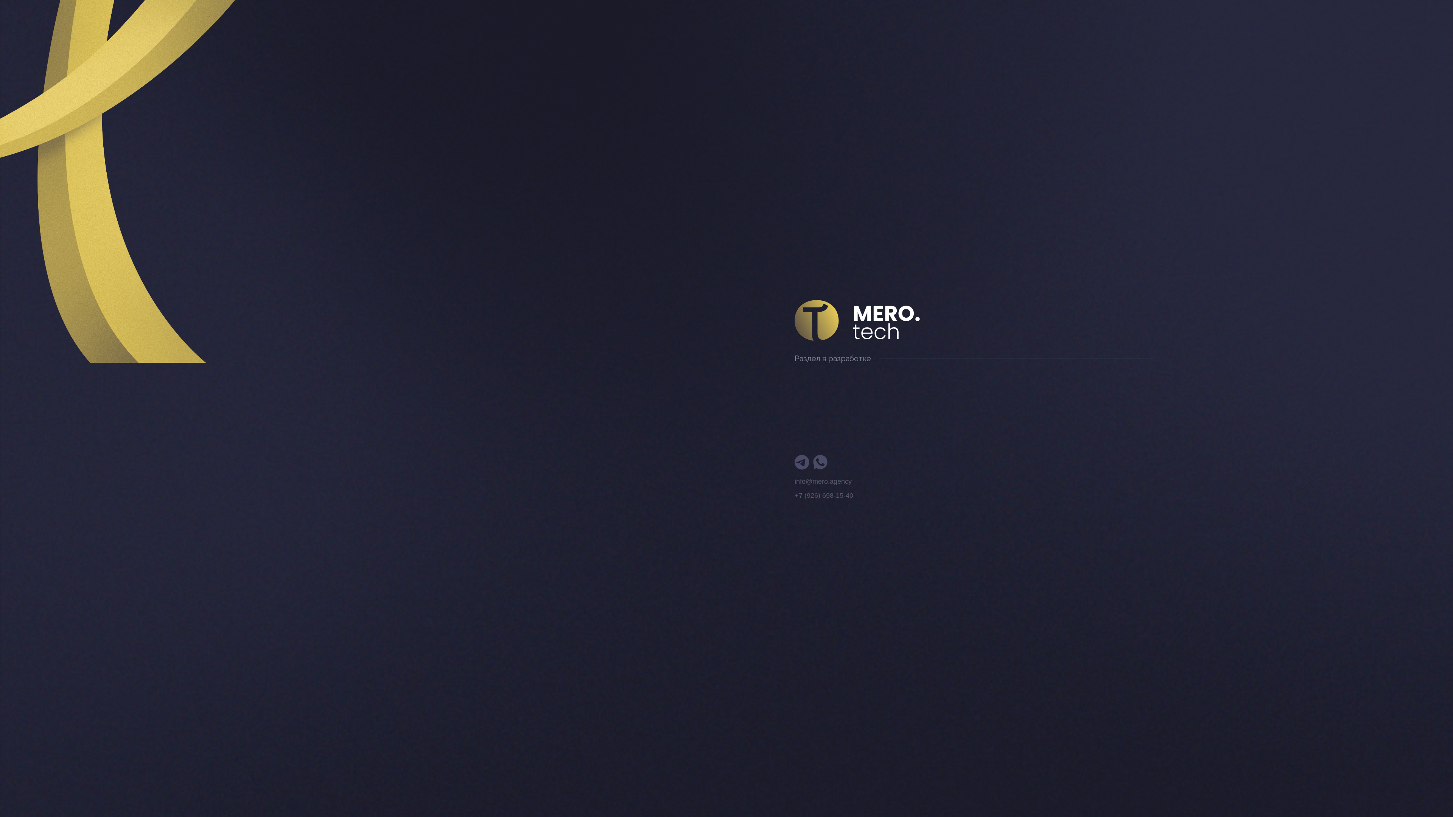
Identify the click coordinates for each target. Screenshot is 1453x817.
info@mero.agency (823, 481)
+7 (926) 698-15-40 (824, 495)
